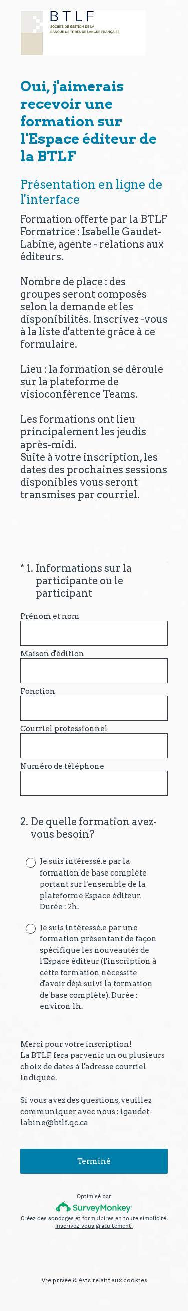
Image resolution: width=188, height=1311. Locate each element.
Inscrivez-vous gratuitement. (94, 1226)
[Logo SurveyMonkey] (94, 1207)
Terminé (94, 1161)
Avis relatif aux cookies (112, 1280)
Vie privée (56, 1280)
